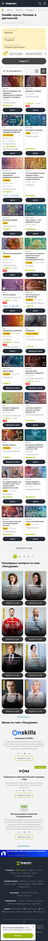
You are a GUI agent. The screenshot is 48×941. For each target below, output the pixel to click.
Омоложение (27, 685)
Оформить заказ (35, 351)
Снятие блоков (4, 649)
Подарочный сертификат (24, 876)
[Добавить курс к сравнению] (17, 78)
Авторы (40, 870)
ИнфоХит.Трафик (24, 884)
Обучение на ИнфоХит (34, 54)
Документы (39, 901)
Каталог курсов (20, 870)
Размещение (23, 881)
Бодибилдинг (4, 685)
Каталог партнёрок (24, 896)
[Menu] (3, 3)
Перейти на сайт (12, 603)
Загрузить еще (24, 548)
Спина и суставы (4, 614)
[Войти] (44, 3)
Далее (12, 110)
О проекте (21, 901)
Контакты (29, 901)
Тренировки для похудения (27, 653)
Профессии (32, 870)
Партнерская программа (29, 893)
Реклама (33, 881)
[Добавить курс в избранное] (21, 78)
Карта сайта (36, 904)
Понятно (18, 935)
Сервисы (41, 881)
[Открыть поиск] (40, 3)
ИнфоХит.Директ (38, 884)
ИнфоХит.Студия (10, 884)
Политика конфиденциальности (19, 904)
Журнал (35, 873)
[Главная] (3, 10)
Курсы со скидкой (16, 54)
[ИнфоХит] (11, 4)
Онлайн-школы (16, 873)
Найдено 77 (24, 61)
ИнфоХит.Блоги (24, 887)
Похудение (4, 576)
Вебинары (27, 873)
